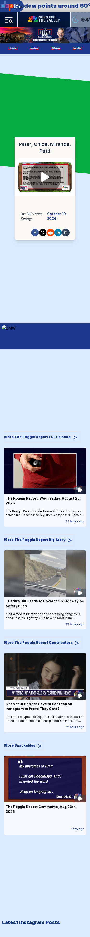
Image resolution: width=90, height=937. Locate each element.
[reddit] (50, 232)
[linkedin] (58, 232)
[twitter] (43, 232)
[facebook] (35, 232)
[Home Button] (44, 19)
